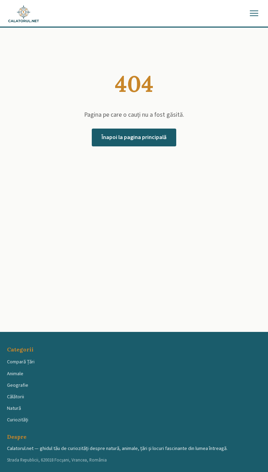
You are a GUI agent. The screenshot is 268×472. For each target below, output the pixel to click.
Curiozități (17, 419)
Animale (15, 373)
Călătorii (15, 396)
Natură (14, 408)
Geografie (17, 385)
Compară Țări (21, 361)
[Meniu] (254, 13)
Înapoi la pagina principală (134, 137)
